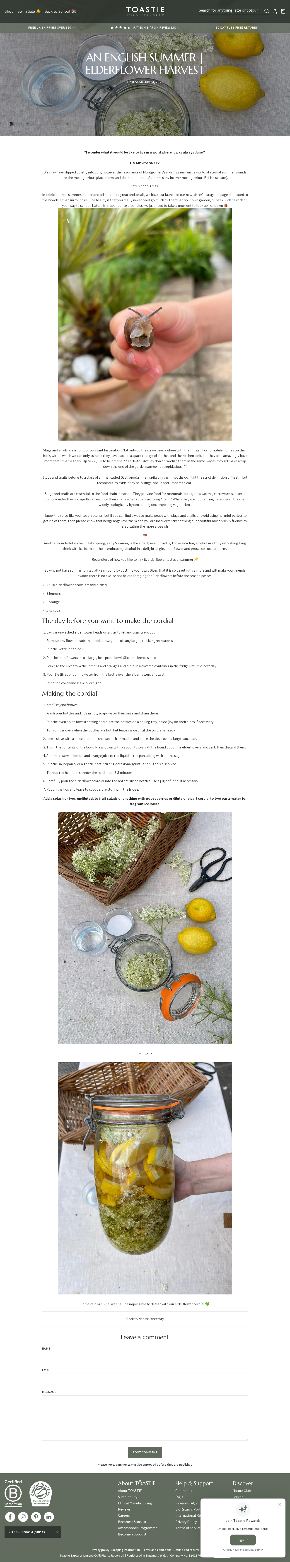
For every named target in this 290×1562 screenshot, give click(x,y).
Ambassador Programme (137, 1528)
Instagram (23, 1517)
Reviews (124, 1509)
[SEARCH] (266, 11)
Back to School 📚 (60, 11)
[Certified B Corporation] (17, 1493)
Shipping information (125, 1550)
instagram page (215, 194)
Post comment (145, 1452)
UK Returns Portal (189, 1509)
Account (275, 11)
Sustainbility (127, 1497)
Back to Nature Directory (145, 1318)
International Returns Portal (197, 1515)
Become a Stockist (132, 1522)
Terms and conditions (156, 1550)
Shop (9, 11)
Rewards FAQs (186, 1503)
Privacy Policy (186, 1522)
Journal (238, 1497)
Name (46, 1348)
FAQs (179, 1497)
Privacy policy (99, 1550)
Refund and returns (186, 1550)
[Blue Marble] (44, 1493)
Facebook (10, 1517)
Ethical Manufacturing (135, 1503)
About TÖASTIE (130, 1491)
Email (46, 1370)
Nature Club (242, 1491)
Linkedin (49, 1517)
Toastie (145, 11)
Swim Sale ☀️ (29, 11)
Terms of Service (188, 1528)
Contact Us (183, 1491)
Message (49, 1392)
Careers (124, 1515)
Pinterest (36, 1517)
